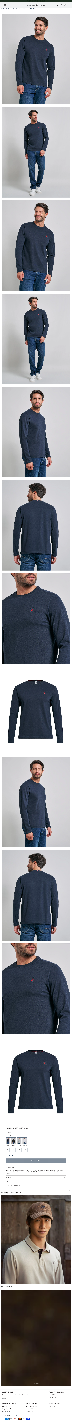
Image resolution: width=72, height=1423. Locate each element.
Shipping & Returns (8, 1409)
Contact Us (6, 1406)
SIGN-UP (28, 1)
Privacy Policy (30, 1409)
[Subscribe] (38, 1398)
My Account (6, 1411)
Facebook (52, 1395)
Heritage (52, 1406)
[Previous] (64, 1192)
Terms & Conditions (32, 1406)
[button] (36, 1167)
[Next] (70, 1190)
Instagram (52, 1397)
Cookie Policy (30, 1411)
